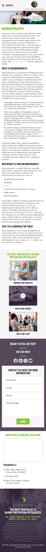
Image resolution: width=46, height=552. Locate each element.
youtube (25, 361)
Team (6, 517)
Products (12, 519)
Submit (23, 421)
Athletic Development (32, 517)
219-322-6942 (23, 351)
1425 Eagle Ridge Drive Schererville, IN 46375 (16, 471)
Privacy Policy (26, 547)
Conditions (20, 517)
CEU (29, 519)
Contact (34, 519)
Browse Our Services (23, 282)
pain (37, 43)
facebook (16, 361)
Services (12, 517)
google (21, 361)
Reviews (24, 519)
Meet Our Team (23, 333)
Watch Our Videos (23, 308)
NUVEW (5, 545)
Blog (18, 519)
